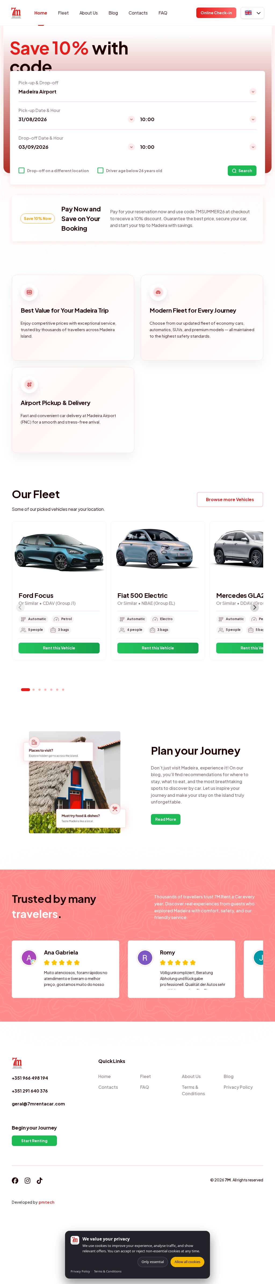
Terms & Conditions (107, 1271)
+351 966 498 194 (30, 1078)
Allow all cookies (187, 1261)
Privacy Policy (80, 1271)
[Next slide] (254, 607)
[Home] (16, 13)
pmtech (47, 1202)
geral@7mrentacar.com (38, 1103)
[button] (252, 13)
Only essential (153, 1261)
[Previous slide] (20, 607)
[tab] (25, 689)
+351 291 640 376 (30, 1091)
